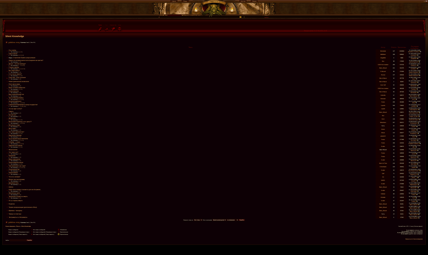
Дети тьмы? (12, 128)
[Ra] (413, 102)
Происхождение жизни (16, 162)
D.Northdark (383, 166)
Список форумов (10, 226)
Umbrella (383, 95)
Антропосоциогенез (15, 101)
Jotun (413, 79)
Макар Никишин (413, 72)
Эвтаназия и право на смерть (18, 196)
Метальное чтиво (14, 125)
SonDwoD (413, 82)
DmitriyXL (413, 65)
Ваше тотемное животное (17, 87)
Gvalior (383, 146)
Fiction (383, 102)
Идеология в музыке (15, 135)
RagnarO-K (413, 174)
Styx (383, 61)
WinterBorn (383, 122)
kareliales (413, 68)
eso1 (413, 99)
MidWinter (383, 54)
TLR (413, 198)
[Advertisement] (214, 250)
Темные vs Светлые (15, 214)
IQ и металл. (12, 115)
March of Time (383, 163)
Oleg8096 (383, 57)
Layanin (383, 105)
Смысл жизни (13, 53)
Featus (383, 139)
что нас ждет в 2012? (15, 109)
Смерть (11, 111)
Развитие (12, 204)
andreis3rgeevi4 (413, 62)
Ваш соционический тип (16, 94)
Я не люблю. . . (13, 50)
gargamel (383, 136)
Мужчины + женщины (15, 210)
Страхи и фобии (14, 67)
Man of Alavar (383, 78)
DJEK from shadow (383, 64)
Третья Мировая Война (16, 98)
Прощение (12, 155)
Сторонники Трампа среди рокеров (24, 57)
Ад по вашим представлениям (18, 138)
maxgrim (413, 181)
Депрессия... (13, 118)
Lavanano (413, 55)
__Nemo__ (413, 177)
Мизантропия (13, 149)
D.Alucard (383, 71)
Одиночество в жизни (15, 145)
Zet (383, 177)
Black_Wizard (383, 68)
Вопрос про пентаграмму (17, 179)
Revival (383, 75)
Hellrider (383, 194)
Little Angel (413, 191)
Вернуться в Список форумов (414, 239)
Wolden (413, 130)
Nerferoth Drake (413, 119)
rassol (413, 153)
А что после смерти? (15, 74)
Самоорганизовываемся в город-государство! (23, 104)
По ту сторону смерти (16, 200)
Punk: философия (14, 84)
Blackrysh (413, 150)
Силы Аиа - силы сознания (17, 77)
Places (18, 226)
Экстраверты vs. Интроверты (18, 217)
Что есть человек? (14, 177)
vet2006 (413, 106)
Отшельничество (14, 169)
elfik (413, 147)
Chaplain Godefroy (413, 143)
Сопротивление (14, 91)
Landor (413, 126)
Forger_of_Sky (413, 116)
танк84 (383, 108)
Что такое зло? (13, 152)
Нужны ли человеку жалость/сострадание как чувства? (26, 60)
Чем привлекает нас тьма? (17, 166)
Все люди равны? (14, 70)
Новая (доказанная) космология (19, 81)
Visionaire (383, 98)
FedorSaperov (413, 109)
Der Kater (413, 140)
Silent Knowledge (14, 36)
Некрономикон (13, 172)
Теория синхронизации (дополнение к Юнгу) (23, 207)
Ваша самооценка (14, 159)
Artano (383, 129)
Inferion (11, 187)
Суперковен (413, 123)
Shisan (383, 132)
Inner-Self (383, 85)
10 (22, 106)
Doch (383, 119)
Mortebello (383, 51)
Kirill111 (383, 180)
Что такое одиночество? (16, 132)
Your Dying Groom (413, 170)
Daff (383, 173)
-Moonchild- (413, 187)
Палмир (413, 89)
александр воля (413, 113)
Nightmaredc (413, 184)
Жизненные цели (14, 193)
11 (24, 106)
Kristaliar (383, 197)
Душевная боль (14, 183)
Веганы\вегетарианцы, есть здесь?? (20, 121)
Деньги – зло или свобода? (17, 64)
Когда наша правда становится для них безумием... (25, 189)
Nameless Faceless (413, 51)
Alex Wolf (413, 164)
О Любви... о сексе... (15, 142)
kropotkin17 (413, 133)
